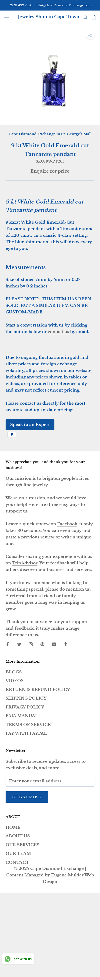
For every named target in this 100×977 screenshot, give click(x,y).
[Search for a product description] (85, 17)
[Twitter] (19, 644)
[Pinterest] (42, 644)
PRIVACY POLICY (25, 707)
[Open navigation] (6, 17)
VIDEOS (14, 680)
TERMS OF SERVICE (28, 724)
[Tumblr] (66, 644)
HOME (13, 827)
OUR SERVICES (22, 845)
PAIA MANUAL (22, 715)
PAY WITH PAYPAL (26, 733)
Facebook (67, 524)
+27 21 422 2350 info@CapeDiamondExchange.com (50, 5)
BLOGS (14, 672)
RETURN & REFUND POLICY (38, 689)
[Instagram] (31, 644)
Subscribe (26, 797)
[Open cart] (94, 17)
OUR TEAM (18, 853)
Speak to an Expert (30, 424)
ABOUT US (18, 836)
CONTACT (17, 862)
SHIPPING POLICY (26, 698)
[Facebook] (8, 644)
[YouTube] (54, 644)
